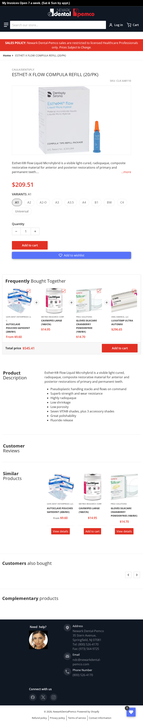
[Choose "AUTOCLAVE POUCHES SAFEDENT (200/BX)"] (29, 291)
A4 (84, 202)
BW (109, 202)
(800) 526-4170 (83, 675)
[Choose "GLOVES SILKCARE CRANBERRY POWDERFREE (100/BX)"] (99, 291)
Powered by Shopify (88, 711)
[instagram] (53, 697)
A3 (57, 202)
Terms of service (77, 718)
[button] (6, 25)
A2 (29, 202)
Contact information (100, 718)
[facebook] (32, 697)
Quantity (18, 224)
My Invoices (10, 3)
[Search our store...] (101, 25)
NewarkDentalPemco (64, 711)
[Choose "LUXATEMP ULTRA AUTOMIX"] (134, 291)
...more (126, 172)
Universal (21, 211)
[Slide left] (128, 575)
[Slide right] (137, 575)
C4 (122, 202)
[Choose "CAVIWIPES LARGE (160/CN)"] (64, 291)
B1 (96, 202)
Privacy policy (57, 718)
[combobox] (58, 25)
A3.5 (71, 202)
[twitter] (43, 697)
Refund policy (39, 718)
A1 (17, 202)
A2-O (43, 202)
